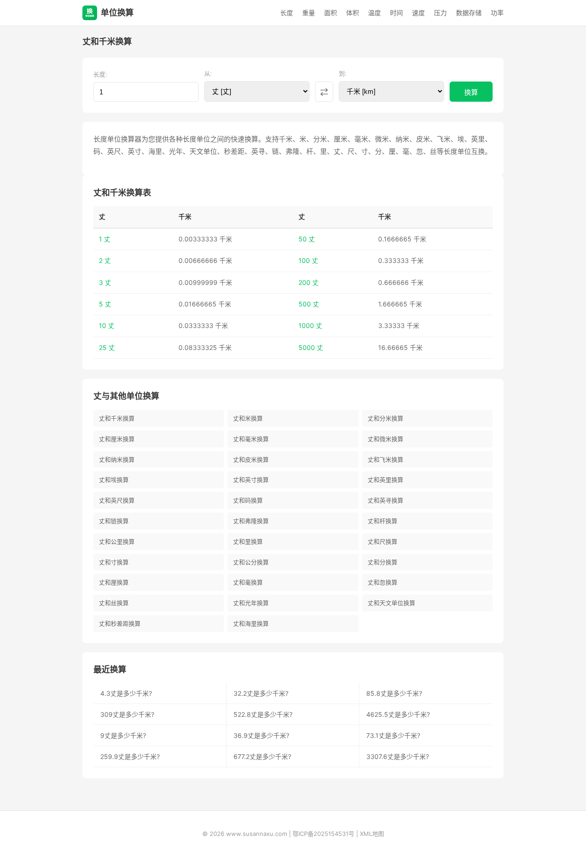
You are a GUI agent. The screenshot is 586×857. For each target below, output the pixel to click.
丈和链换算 (114, 520)
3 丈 (105, 282)
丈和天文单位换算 (391, 602)
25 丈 (107, 347)
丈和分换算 (382, 562)
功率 (497, 12)
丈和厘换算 (114, 582)
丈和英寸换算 (251, 479)
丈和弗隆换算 (251, 520)
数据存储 (469, 12)
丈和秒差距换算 (120, 623)
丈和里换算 (248, 541)
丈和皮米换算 (251, 459)
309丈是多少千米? (127, 714)
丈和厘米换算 (117, 438)
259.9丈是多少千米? (130, 756)
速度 (418, 12)
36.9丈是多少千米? (261, 735)
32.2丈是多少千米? (260, 693)
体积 (352, 12)
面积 (330, 12)
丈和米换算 (248, 418)
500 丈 (308, 304)
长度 (286, 12)
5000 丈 (310, 347)
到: (343, 73)
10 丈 (106, 325)
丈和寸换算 (114, 562)
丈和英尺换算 (117, 500)
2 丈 (105, 260)
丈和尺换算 (382, 541)
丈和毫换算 (248, 582)
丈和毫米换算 (251, 438)
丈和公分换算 (251, 562)
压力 (440, 12)
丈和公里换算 (117, 541)
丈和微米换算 (385, 438)
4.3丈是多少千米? (126, 693)
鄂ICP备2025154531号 (323, 833)
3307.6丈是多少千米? (397, 756)
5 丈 (105, 304)
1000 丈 (310, 325)
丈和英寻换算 (385, 500)
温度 (374, 12)
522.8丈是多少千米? (263, 714)
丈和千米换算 (117, 418)
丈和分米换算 (385, 418)
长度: (100, 74)
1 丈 (104, 239)
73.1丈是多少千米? (393, 735)
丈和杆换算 (382, 520)
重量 (308, 12)
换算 (471, 92)
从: (208, 73)
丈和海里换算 (251, 623)
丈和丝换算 (114, 602)
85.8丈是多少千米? (394, 693)
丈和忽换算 (382, 582)
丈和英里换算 (385, 479)
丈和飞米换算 (385, 459)
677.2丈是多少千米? (262, 756)
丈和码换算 (248, 500)
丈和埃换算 (114, 479)
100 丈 (308, 260)
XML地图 (372, 833)
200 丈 (308, 282)
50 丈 (306, 239)
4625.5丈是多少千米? (398, 714)
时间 (396, 12)
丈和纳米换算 (117, 459)
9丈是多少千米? (123, 735)
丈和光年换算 (251, 602)
